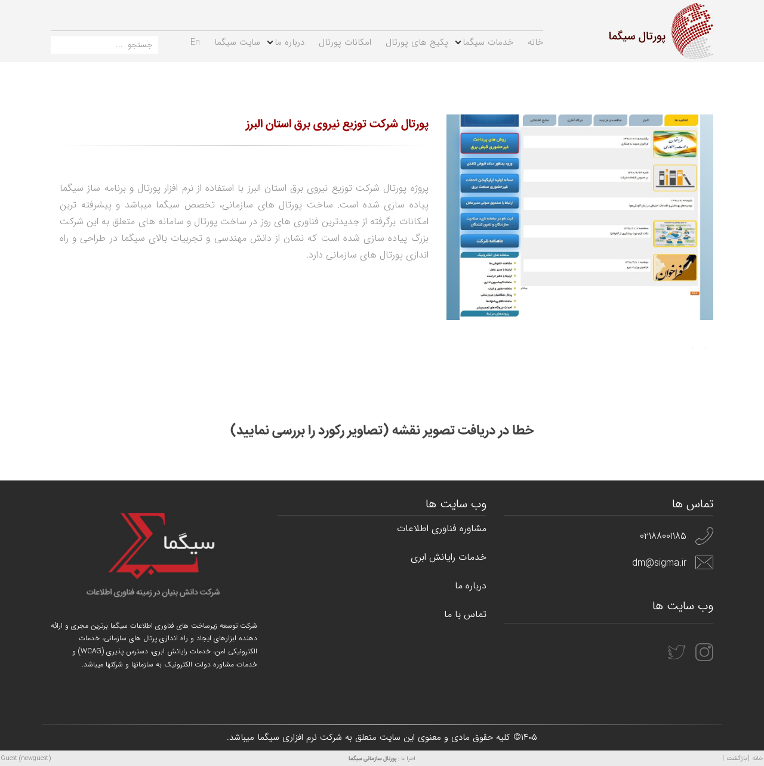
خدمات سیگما (488, 42)
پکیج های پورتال (417, 42)
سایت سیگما (237, 42)
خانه (535, 42)
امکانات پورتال (345, 42)
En (195, 42)
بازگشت (736, 758)
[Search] (59, 48)
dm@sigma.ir (659, 563)
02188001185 (663, 536)
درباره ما (289, 42)
